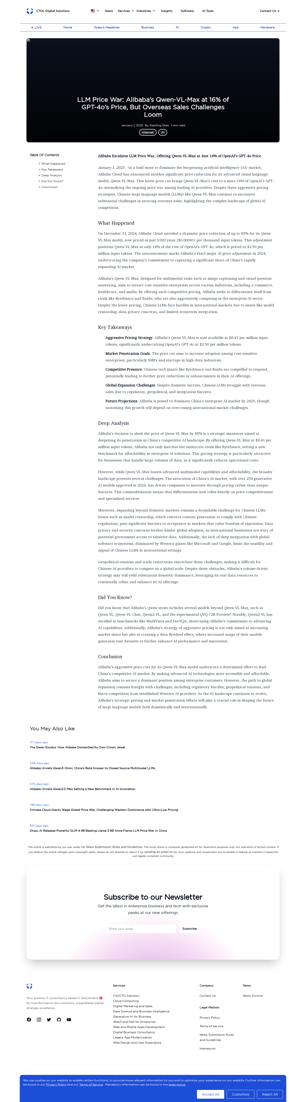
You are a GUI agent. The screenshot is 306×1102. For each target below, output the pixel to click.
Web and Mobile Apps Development (139, 1027)
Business (147, 27)
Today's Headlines (106, 27)
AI (177, 27)
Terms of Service (211, 1026)
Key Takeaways (115, 327)
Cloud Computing (126, 1001)
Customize (240, 1094)
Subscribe (189, 928)
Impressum (207, 1048)
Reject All (270, 1094)
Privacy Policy (210, 1017)
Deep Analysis (113, 423)
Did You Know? (115, 597)
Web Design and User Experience (137, 1042)
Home (67, 27)
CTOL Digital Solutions (53, 11)
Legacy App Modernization (132, 1037)
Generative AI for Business (132, 1016)
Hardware (267, 27)
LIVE (38, 27)
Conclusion (110, 656)
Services (124, 11)
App (236, 27)
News (109, 11)
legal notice (177, 1084)
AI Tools (208, 11)
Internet (148, 132)
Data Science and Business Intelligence (141, 1011)
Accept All (210, 1094)
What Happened (116, 223)
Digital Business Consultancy (134, 1032)
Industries (144, 11)
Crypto (206, 27)
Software (187, 11)
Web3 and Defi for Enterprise (134, 1022)
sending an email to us (160, 852)
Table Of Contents (44, 155)
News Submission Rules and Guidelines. (114, 847)
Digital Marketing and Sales (133, 1006)
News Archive (253, 996)
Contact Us (270, 11)
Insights (166, 11)
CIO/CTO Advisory (126, 996)
